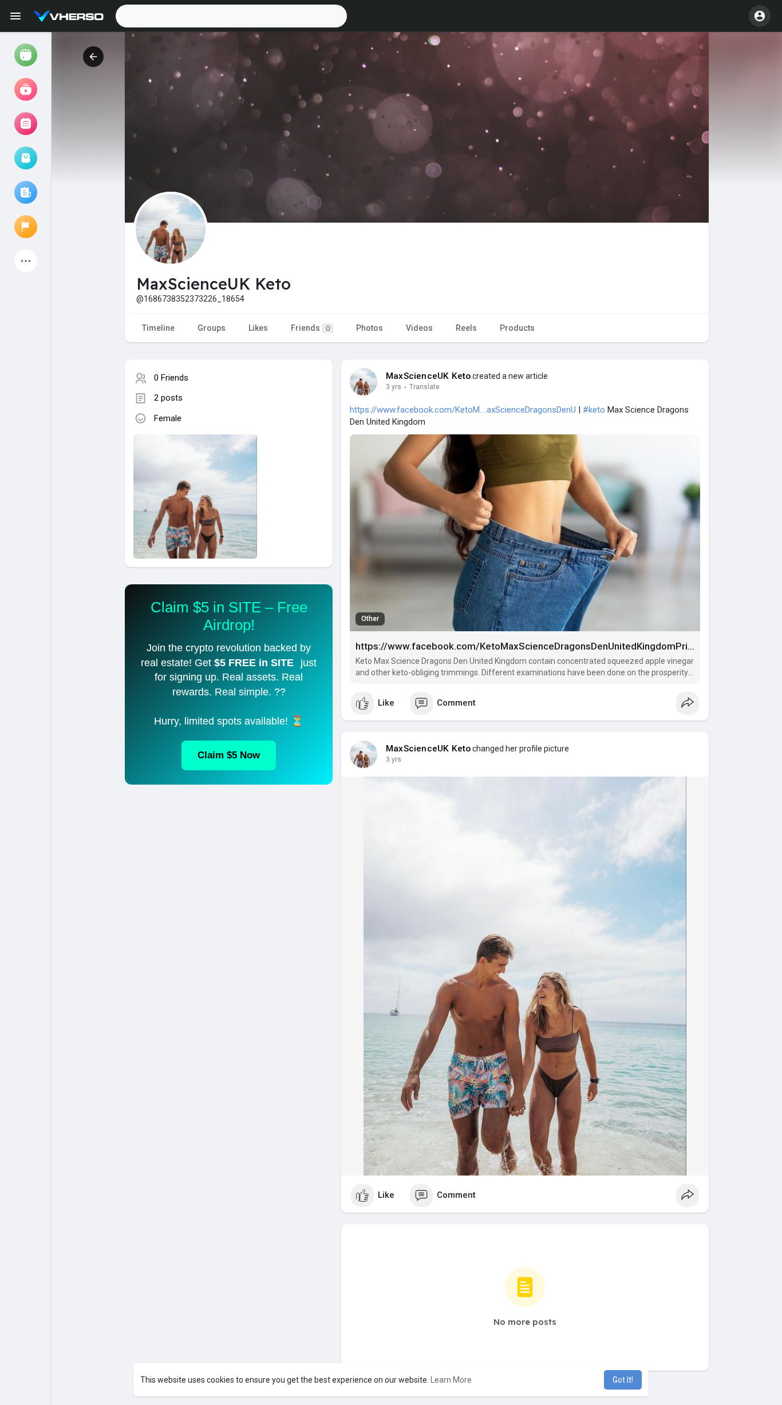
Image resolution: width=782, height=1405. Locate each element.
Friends (310, 328)
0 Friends (171, 378)
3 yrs (393, 387)
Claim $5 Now (229, 755)
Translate (424, 387)
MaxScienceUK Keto (428, 376)
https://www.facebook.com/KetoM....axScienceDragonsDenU (463, 410)
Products (517, 328)
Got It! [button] (623, 1379)
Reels (466, 328)
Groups (212, 328)
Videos (419, 328)
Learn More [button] (451, 1379)
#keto (594, 410)
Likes (258, 328)
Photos (369, 328)
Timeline (158, 328)
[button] (231, 16)
